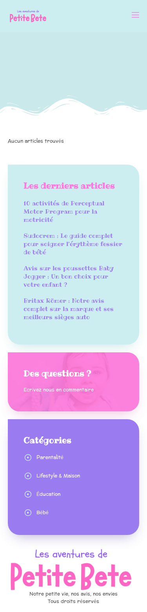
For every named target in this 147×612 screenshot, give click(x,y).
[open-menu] (135, 16)
